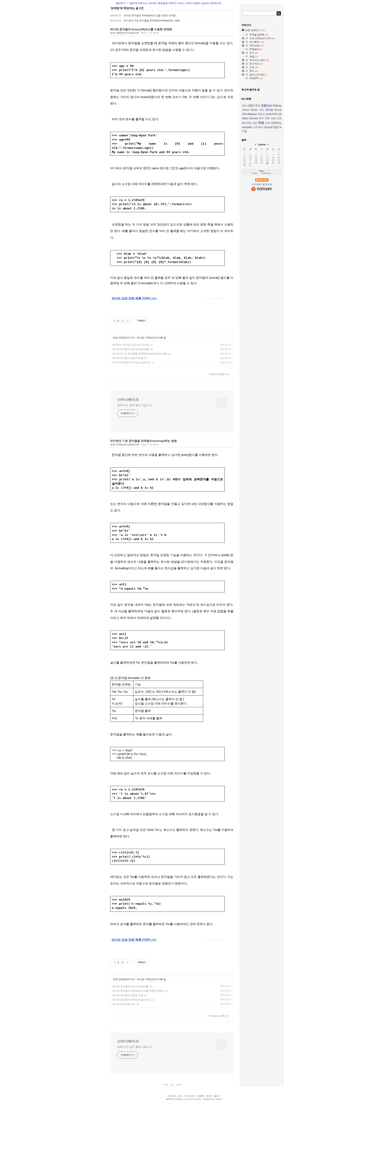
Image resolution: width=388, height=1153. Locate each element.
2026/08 (262, 144)
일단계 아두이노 (139, 3)
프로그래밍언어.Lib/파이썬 (124, 32)
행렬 (275, 127)
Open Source (250, 118)
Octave (254, 109)
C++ (261, 118)
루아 (260, 127)
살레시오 (170, 1099)
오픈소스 (266, 105)
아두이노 (276, 122)
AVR (189, 3)
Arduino (252, 114)
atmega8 (268, 127)
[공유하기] (122, 321)
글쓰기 (217, 1096)
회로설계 (163, 3)
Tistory (218, 1099)
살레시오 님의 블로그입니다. (135, 405)
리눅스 (181, 3)
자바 (244, 105)
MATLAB (216, 3)
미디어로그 (189, 1096)
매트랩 (278, 109)
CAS (267, 118)
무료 (261, 122)
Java (273, 118)
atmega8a (247, 127)
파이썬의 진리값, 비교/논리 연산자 (130, 344)
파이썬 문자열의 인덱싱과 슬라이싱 (131, 362)
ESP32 (172, 3)
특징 (257, 105)
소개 (255, 127)
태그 (180, 1096)
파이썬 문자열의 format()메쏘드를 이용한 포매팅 (150, 15)
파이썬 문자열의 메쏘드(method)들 (130, 349)
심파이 (205, 3)
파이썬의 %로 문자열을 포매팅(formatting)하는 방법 (152, 20)
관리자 (209, 1096)
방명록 (200, 1096)
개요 (261, 109)
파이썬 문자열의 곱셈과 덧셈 (127, 358)
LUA (255, 122)
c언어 (251, 105)
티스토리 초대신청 (262, 184)
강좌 (267, 122)
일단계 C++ (122, 3)
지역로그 (171, 1096)
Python (277, 105)
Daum (198, 1099)
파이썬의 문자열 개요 (123, 1004)
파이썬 (152, 3)
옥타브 (245, 109)
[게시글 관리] (127, 321)
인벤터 (196, 3)
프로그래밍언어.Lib (123, 337)
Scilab (269, 114)
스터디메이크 (128, 400)
